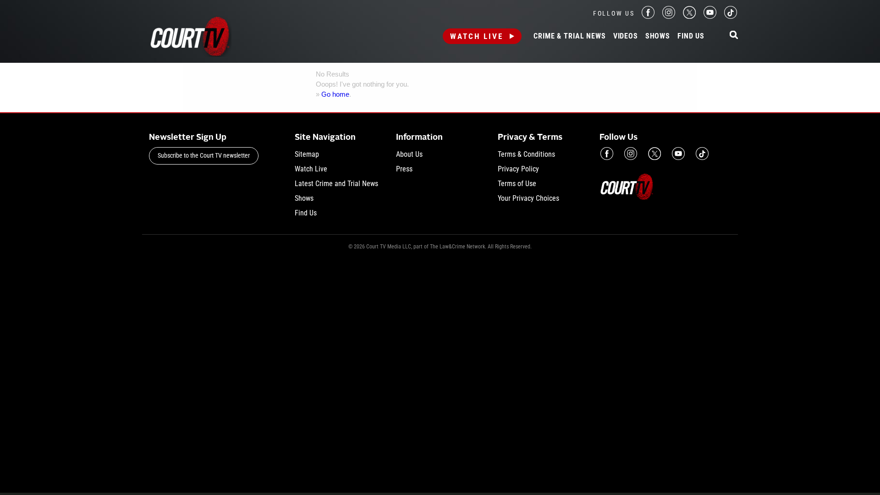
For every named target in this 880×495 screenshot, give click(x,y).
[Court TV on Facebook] (648, 16)
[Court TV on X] (689, 16)
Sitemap (307, 154)
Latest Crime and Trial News (336, 183)
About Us (409, 154)
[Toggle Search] (734, 35)
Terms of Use (517, 183)
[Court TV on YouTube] (710, 16)
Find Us (690, 36)
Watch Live (476, 36)
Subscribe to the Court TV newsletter (204, 155)
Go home (335, 94)
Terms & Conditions (526, 154)
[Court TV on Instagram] (668, 16)
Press (404, 169)
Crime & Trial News (569, 36)
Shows (657, 36)
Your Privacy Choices (528, 198)
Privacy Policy (518, 169)
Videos (625, 36)
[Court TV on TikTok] (730, 16)
